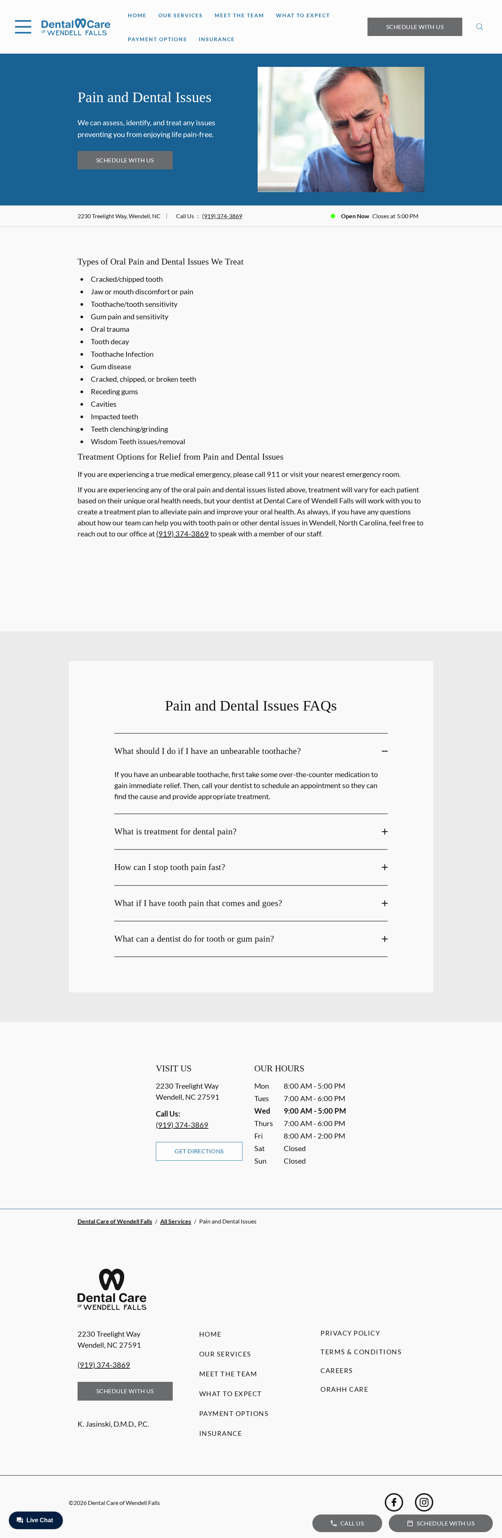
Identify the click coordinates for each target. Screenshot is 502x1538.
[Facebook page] (394, 1502)
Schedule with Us (415, 26)
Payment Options (157, 39)
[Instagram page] (424, 1502)
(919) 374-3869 (222, 215)
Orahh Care (344, 1389)
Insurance (217, 39)
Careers (336, 1370)
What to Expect (303, 15)
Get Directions (199, 1150)
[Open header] (23, 27)
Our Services (180, 15)
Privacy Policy (350, 1333)
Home (137, 15)
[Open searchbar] (480, 27)
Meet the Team (239, 15)
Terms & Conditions (361, 1352)
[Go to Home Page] (76, 26)
